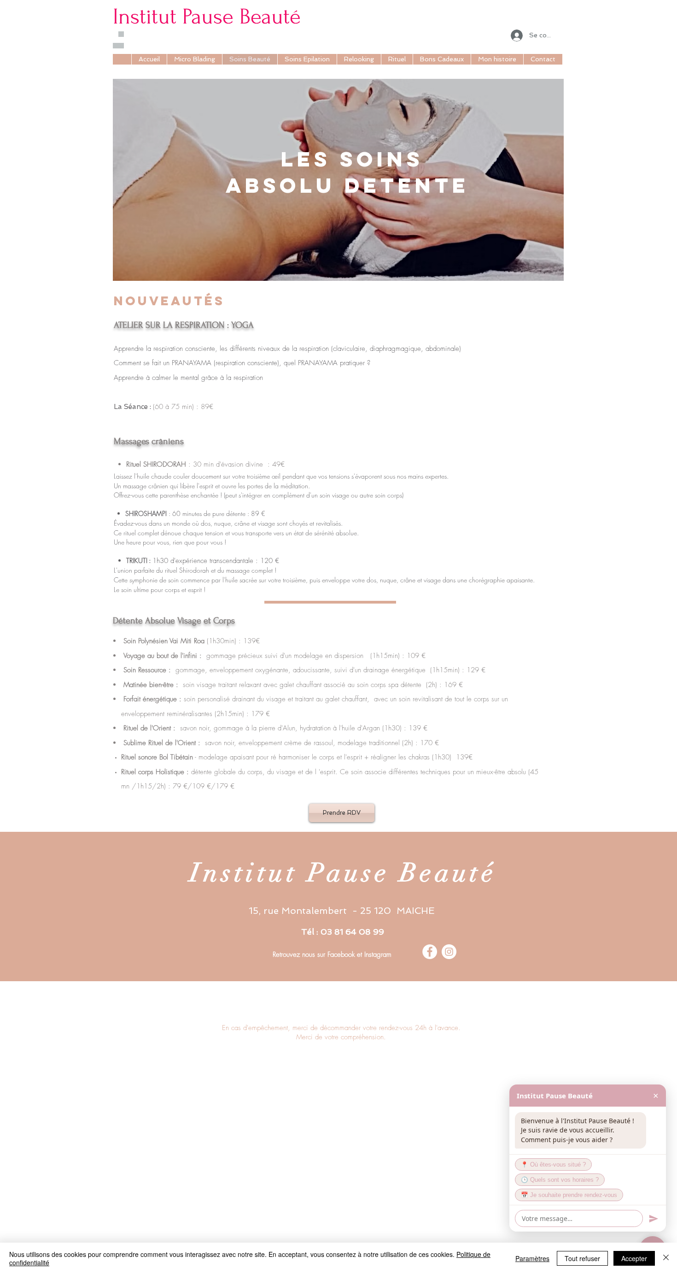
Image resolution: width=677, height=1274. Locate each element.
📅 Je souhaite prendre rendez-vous (569, 1195)
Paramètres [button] (532, 1258)
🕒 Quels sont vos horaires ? (560, 1180)
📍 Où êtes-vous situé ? (553, 1164)
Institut (144, 16)
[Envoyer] (653, 1219)
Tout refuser (582, 1258)
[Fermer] (665, 1258)
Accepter (634, 1258)
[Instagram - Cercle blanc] (449, 951)
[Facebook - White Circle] (429, 951)
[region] (338, 180)
